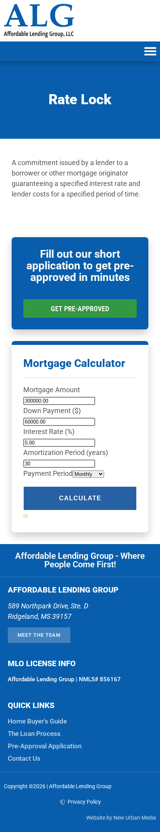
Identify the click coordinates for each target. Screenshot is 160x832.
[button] (150, 51)
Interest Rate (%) (49, 431)
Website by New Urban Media (121, 818)
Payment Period (48, 473)
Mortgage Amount (51, 390)
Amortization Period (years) (65, 452)
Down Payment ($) (52, 411)
